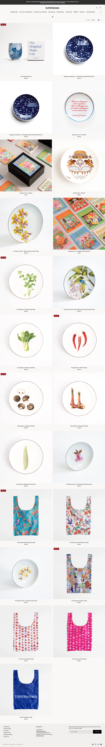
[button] (94, 20)
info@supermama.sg (41, 731)
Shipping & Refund (8, 734)
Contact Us (6, 736)
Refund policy (6, 744)
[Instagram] (96, 744)
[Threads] (98, 744)
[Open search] (101, 12)
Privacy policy (12, 744)
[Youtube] (101, 744)
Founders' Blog (7, 728)
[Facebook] (93, 744)
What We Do (6, 726)
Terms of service (19, 744)
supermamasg (40, 735)
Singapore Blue (7, 732)
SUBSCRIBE (97, 731)
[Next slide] (49, 49)
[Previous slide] (2, 49)
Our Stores (6, 730)
